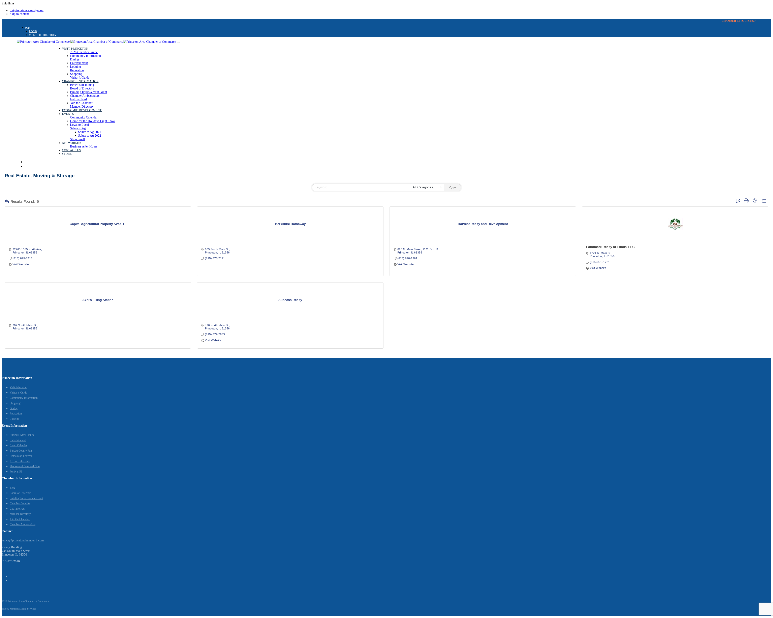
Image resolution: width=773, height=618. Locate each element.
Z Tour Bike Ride (20, 461)
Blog (12, 487)
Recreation (16, 413)
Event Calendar (18, 445)
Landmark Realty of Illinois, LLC (610, 247)
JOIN (27, 27)
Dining (14, 408)
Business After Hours (22, 434)
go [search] (454, 187)
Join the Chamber (20, 519)
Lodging (14, 418)
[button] (7, 201)
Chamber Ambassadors (22, 524)
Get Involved (17, 508)
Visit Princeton (18, 387)
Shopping (15, 403)
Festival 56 (16, 471)
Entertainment (18, 440)
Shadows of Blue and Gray (25, 466)
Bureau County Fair (21, 450)
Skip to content (19, 14)
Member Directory (20, 513)
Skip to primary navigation (26, 10)
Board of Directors (20, 492)
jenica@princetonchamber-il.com (23, 540)
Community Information (24, 397)
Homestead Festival (21, 455)
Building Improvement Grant (26, 498)
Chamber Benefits (20, 503)
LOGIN (33, 31)
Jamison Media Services (23, 608)
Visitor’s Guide (18, 392)
